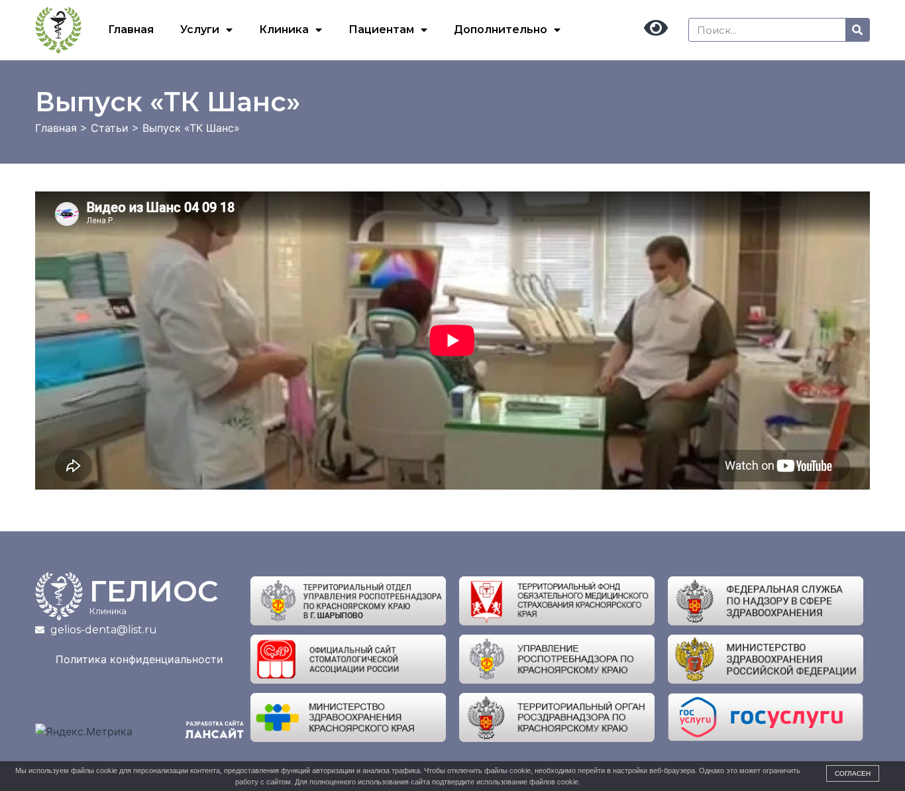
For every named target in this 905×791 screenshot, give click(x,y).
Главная (131, 29)
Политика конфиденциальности (139, 659)
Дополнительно (500, 29)
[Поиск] (857, 30)
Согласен (853, 773)
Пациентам (381, 29)
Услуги (199, 29)
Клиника (284, 29)
